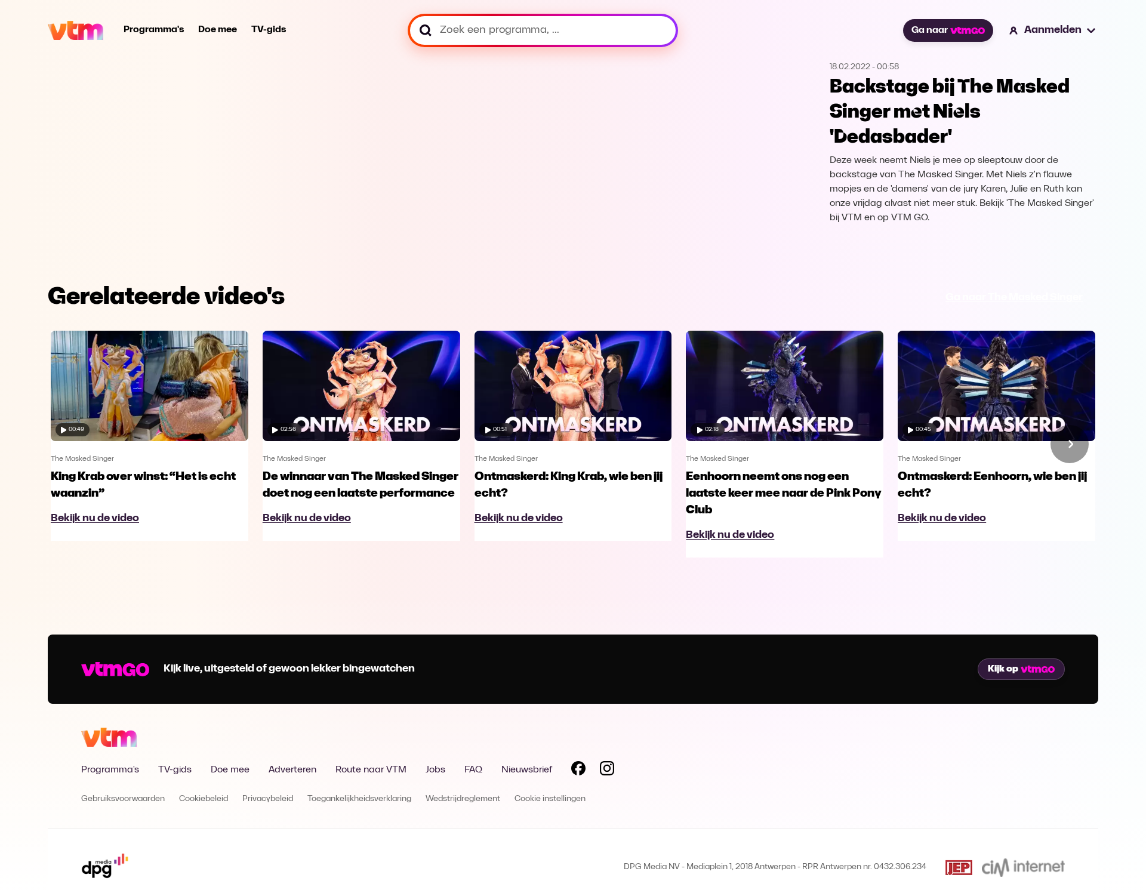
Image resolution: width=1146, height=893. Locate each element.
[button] (1053, 30)
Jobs (435, 770)
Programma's (154, 30)
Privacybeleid (267, 799)
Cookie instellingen (550, 799)
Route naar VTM (370, 770)
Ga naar (929, 30)
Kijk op (1003, 669)
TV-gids (268, 30)
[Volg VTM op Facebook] (578, 770)
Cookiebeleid (203, 799)
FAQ (473, 770)
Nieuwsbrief (526, 770)
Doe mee (217, 30)
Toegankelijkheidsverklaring (359, 799)
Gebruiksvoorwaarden (123, 799)
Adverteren (292, 770)
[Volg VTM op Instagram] (607, 770)
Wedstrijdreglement (463, 799)
